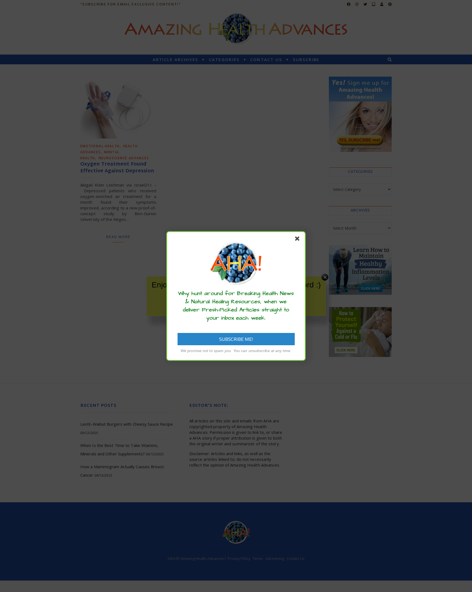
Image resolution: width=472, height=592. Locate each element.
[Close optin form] (298, 239)
